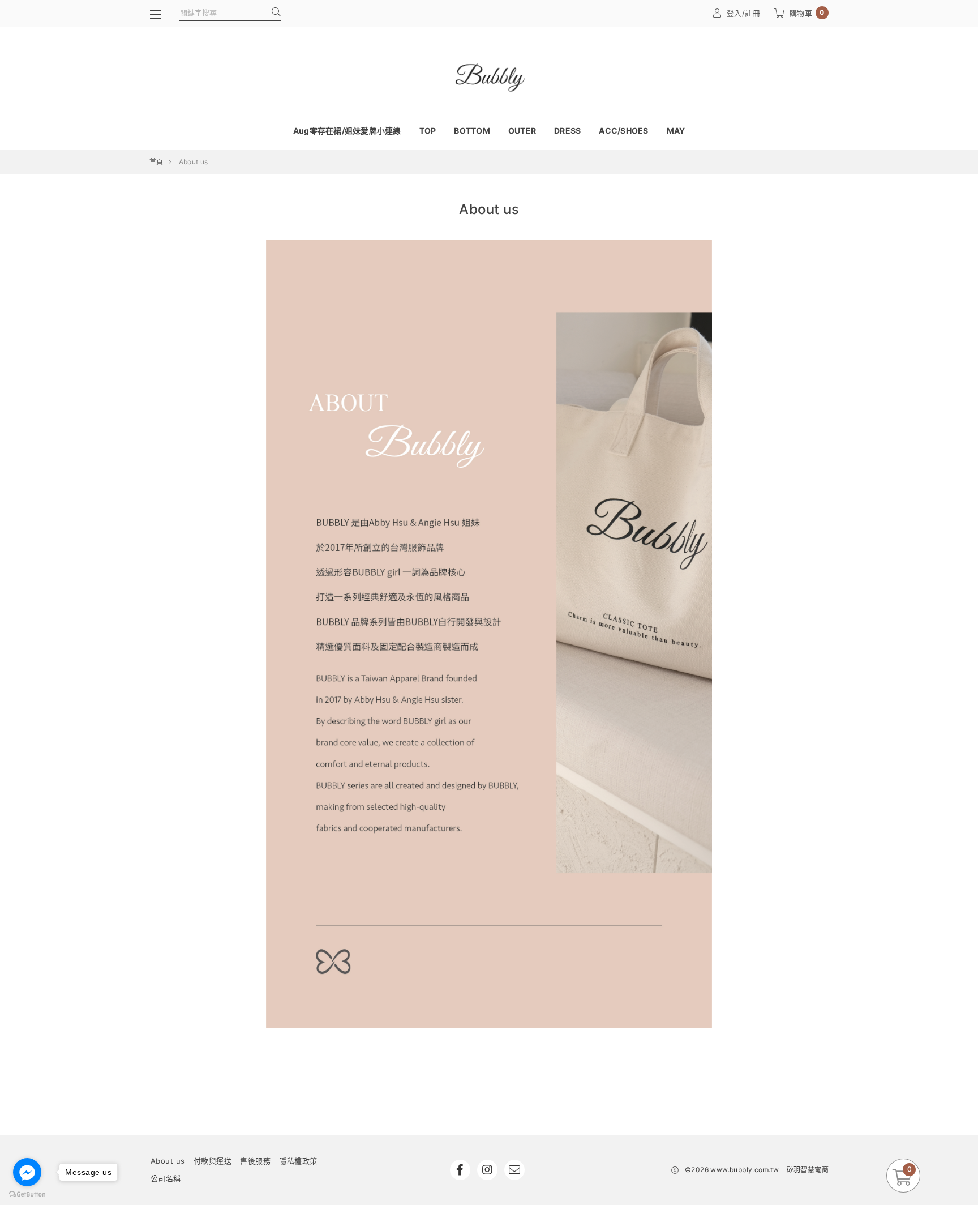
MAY (676, 130)
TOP (427, 130)
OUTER (522, 130)
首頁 (156, 161)
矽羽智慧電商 (808, 1169)
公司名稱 (166, 1178)
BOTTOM (472, 130)
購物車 (807, 13)
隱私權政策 (298, 1160)
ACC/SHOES (623, 130)
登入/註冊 (744, 13)
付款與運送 (213, 1160)
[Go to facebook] (27, 1172)
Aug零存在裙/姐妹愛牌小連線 (347, 130)
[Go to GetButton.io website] (27, 1193)
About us (168, 1160)
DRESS (567, 130)
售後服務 (255, 1160)
